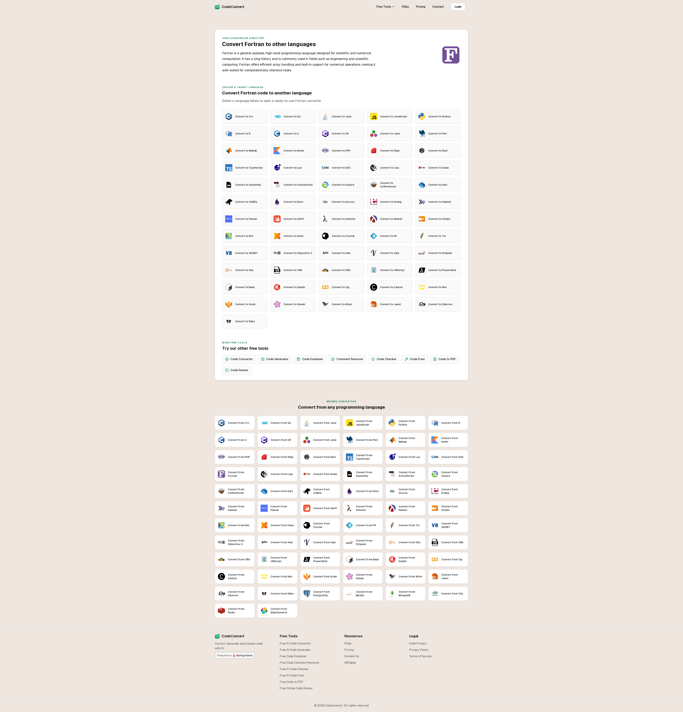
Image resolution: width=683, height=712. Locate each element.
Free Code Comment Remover (300, 662)
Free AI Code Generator (295, 650)
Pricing (420, 6)
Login (458, 6)
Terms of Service (420, 656)
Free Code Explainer (293, 656)
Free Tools (384, 6)
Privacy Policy (418, 650)
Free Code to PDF (291, 682)
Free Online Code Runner (296, 688)
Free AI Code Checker (294, 669)
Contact (438, 6)
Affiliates (350, 662)
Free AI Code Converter (295, 643)
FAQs (405, 6)
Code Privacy (418, 643)
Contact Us (351, 656)
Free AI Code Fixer (292, 675)
